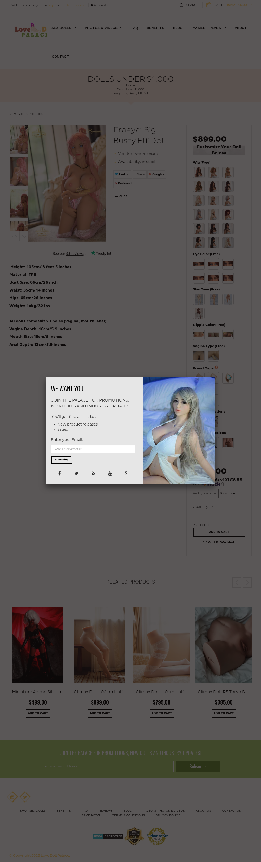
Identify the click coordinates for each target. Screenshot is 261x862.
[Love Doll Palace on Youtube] (109, 473)
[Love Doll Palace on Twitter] (76, 473)
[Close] (214, 377)
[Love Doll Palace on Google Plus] (126, 473)
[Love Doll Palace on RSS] (93, 473)
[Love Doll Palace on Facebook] (59, 473)
